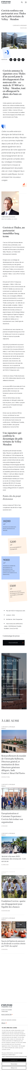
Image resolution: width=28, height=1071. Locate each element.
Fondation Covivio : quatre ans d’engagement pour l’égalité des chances (13, 904)
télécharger (13, 642)
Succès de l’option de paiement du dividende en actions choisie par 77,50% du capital (13, 943)
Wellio (3, 1023)
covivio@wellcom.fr (12, 688)
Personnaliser (14, 1064)
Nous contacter (6, 1014)
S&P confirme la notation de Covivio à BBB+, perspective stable (12, 987)
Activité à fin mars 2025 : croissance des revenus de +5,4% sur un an (13, 859)
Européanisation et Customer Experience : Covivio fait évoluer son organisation (12, 817)
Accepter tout (14, 1060)
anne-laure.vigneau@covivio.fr (15, 679)
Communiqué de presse (11, 636)
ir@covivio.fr (10, 701)
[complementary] (14, 1048)
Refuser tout (14, 1067)
